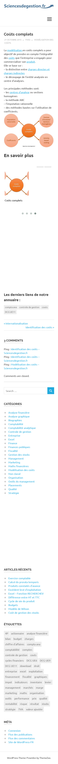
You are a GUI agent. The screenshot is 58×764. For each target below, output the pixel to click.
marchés (28, 687)
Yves (27, 39)
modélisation (15, 50)
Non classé (14, 473)
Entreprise (14, 435)
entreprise (11, 671)
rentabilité (11, 703)
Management (16, 458)
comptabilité (12, 649)
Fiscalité (13, 450)
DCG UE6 (32, 660)
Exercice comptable (19, 578)
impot (8, 682)
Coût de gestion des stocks (23, 612)
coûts (12, 57)
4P (6, 633)
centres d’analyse (19, 92)
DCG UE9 (45, 660)
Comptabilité (15, 424)
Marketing (14, 462)
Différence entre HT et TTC (24, 597)
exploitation (36, 671)
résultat (34, 703)
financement (12, 676)
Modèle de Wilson (18, 608)
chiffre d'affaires (14, 644)
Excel (11, 439)
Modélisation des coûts (21, 469)
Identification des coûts (39, 327)
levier (48, 682)
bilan (8, 638)
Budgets (13, 604)
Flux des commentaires (21, 738)
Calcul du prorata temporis (23, 582)
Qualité (12, 489)
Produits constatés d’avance (24, 585)
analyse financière (37, 633)
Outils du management (21, 481)
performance (21, 698)
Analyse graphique (19, 416)
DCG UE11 (10, 311)
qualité (43, 698)
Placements (15, 485)
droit (36, 665)
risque (23, 703)
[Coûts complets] (17, 183)
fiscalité (27, 676)
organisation (37, 692)
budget (18, 638)
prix (34, 698)
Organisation (15, 477)
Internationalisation (16, 323)
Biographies (15, 420)
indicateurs (21, 682)
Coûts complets (13, 200)
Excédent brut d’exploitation (24, 589)
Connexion (14, 730)
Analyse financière (18, 412)
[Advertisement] (29, 255)
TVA (20, 709)
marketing (11, 692)
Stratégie (13, 492)
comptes (27, 649)
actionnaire (17, 633)
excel (23, 671)
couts (45, 307)
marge (39, 687)
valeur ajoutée (34, 709)
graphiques (40, 676)
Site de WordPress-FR (21, 742)
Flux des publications (20, 734)
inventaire (36, 682)
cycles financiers (14, 660)
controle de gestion (29, 307)
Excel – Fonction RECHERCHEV (26, 593)
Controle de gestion (19, 431)
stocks (45, 703)
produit (31, 61)
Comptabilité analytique (22, 427)
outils (8, 698)
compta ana (11, 307)
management (12, 687)
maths (23, 692)
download (25, 665)
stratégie (10, 709)
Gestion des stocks (19, 454)
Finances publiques (19, 446)
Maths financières (18, 466)
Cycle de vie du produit (21, 601)
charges (29, 638)
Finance (12, 443)
